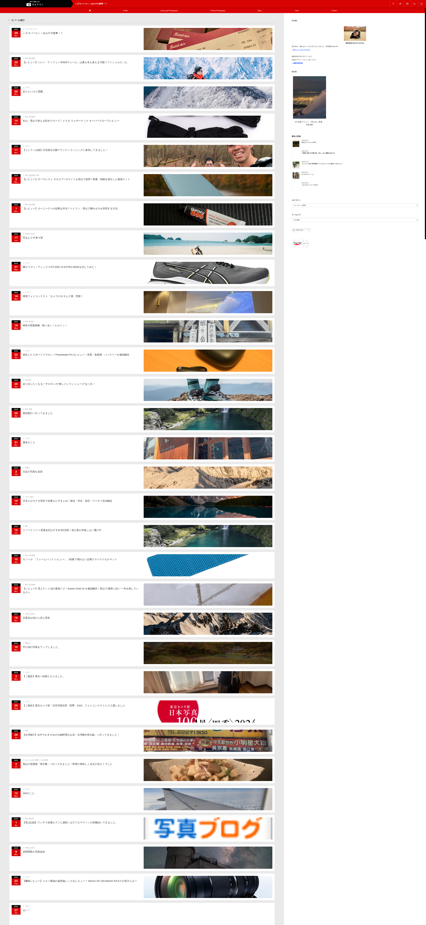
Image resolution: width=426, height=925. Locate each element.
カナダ (27, 497)
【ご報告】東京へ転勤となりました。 (44, 676)
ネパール (34, 29)
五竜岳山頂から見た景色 (36, 617)
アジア (27, 29)
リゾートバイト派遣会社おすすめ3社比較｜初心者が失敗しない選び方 (62, 530)
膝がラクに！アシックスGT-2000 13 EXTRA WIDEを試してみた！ (60, 267)
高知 (30, 409)
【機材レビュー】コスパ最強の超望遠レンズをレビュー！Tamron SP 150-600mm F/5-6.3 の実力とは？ (80, 881)
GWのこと (29, 793)
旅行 (32, 497)
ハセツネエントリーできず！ (310, 185)
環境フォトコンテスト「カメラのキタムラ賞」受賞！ (53, 296)
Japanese (299, 230)
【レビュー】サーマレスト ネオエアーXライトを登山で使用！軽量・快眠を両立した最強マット (76, 179)
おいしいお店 (29, 760)
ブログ (27, 87)
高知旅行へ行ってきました (38, 413)
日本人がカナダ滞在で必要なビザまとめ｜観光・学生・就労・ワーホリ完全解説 (67, 500)
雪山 (37, 175)
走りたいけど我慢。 (34, 91)
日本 (26, 409)
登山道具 (32, 58)
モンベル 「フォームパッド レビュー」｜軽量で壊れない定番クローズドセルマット (70, 559)
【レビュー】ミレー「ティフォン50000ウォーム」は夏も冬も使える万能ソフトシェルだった (75, 62)
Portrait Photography (217, 11)
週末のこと (29, 442)
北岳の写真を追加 (32, 471)
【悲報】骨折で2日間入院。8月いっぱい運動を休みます (318, 153)
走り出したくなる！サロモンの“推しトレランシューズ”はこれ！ (59, 384)
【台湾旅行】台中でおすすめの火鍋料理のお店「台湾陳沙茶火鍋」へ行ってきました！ (71, 734)
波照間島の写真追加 (34, 851)
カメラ (27, 292)
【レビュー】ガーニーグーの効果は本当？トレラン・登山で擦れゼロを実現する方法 (70, 208)
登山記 (31, 321)
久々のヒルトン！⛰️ (308, 174)
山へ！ (26, 910)
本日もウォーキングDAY (309, 142)
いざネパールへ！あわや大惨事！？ (43, 33)
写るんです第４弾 (33, 237)
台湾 (26, 731)
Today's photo (30, 234)
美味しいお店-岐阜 (41, 760)
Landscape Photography (169, 11)
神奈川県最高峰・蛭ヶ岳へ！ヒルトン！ (45, 325)
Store (297, 11)
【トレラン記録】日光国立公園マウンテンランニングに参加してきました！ (65, 150)
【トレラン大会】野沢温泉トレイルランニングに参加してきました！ (322, 163)
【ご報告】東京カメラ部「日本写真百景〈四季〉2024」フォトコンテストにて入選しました (74, 705)
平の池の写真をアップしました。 (41, 647)
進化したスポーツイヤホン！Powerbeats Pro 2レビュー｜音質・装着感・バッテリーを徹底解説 (76, 354)
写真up (27, 467)
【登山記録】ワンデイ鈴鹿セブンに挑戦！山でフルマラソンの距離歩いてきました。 (70, 822)
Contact (334, 11)
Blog (259, 11)
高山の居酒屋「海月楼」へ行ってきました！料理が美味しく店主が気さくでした (67, 764)
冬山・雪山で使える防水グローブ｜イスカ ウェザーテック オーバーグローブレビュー (71, 120)
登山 (26, 58)
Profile (125, 11)
